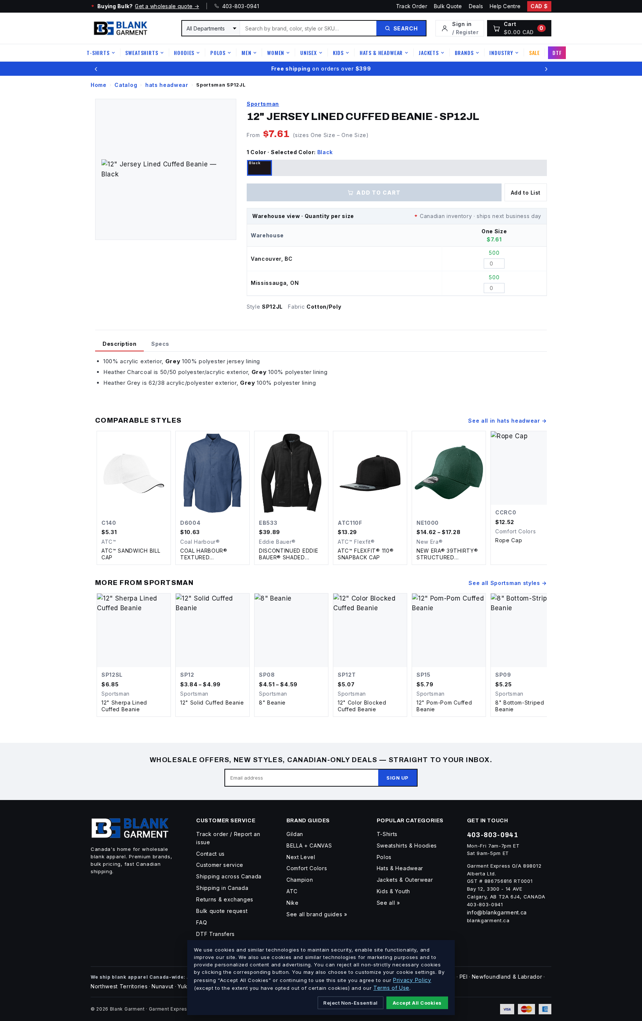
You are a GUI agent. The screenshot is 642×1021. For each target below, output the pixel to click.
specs (160, 344)
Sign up (397, 778)
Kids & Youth (393, 891)
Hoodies (184, 52)
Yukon (186, 986)
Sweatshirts (141, 52)
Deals (476, 6)
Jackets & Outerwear (405, 880)
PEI (464, 976)
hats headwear (166, 85)
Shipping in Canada (222, 888)
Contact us (210, 854)
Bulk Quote (448, 6)
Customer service (219, 865)
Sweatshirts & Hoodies (407, 845)
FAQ (201, 922)
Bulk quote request (221, 911)
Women (275, 52)
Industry (501, 52)
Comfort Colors (306, 868)
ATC (292, 891)
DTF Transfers (215, 934)
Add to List (526, 192)
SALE (534, 52)
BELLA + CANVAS (309, 845)
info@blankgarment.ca (497, 912)
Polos (218, 52)
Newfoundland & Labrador (507, 976)
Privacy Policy (412, 980)
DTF (557, 52)
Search (405, 28)
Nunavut (163, 986)
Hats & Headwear (381, 52)
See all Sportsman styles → (507, 583)
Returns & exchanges (224, 899)
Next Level (300, 857)
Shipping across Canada (229, 876)
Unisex (308, 52)
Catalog (125, 85)
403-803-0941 (239, 6)
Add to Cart (378, 192)
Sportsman (263, 104)
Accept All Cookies (417, 1003)
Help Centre (505, 6)
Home (99, 85)
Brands (464, 52)
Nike (292, 903)
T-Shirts (98, 52)
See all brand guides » (316, 914)
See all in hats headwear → (507, 420)
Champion (299, 880)
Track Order (411, 6)
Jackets (429, 52)
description (119, 344)
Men (246, 52)
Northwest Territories (119, 986)
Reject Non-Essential (350, 1003)
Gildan (294, 834)
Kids (338, 52)
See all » (388, 903)
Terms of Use (391, 988)
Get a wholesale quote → (167, 6)
